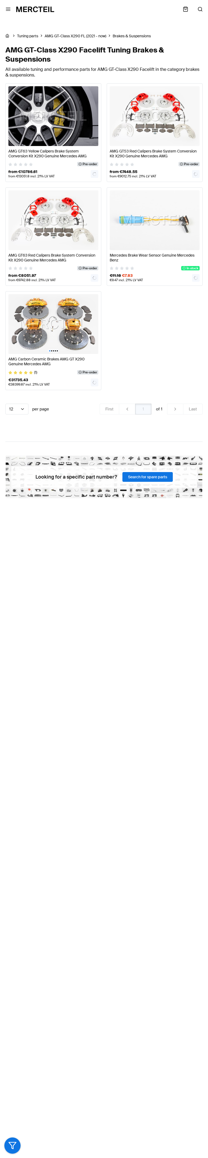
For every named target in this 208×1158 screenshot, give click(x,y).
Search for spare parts (147, 477)
